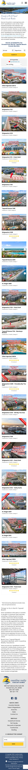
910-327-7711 (14, 692)
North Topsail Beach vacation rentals (11, 36)
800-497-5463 (14, 690)
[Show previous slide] (3, 75)
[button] (26, 3)
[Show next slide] (25, 75)
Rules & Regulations (14, 707)
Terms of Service (12, 768)
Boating (14, 730)
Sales (14, 712)
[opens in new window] (12, 699)
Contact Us (14, 714)
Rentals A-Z (16, 759)
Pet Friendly (14, 723)
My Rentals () (15, 62)
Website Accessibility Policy (12, 757)
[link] (14, 78)
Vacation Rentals (14, 705)
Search (14, 55)
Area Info (14, 710)
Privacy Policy (17, 766)
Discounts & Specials (14, 725)
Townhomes (14, 728)
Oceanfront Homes (14, 721)
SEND (13, 744)
